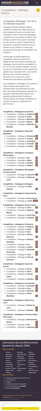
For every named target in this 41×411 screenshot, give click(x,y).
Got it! (20, 408)
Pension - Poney (11, 368)
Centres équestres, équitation (9, 354)
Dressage (20, 352)
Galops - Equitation (32, 353)
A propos (8, 382)
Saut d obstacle (33, 370)
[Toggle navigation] (37, 3)
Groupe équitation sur (16, 386)
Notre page (13, 388)
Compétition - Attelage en (20, 114)
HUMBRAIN (5, 397)
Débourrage (9, 370)
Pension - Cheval (8, 359)
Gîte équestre (33, 360)
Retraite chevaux (31, 357)
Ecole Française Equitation (22, 355)
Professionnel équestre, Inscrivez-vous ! (18, 378)
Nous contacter (10, 380)
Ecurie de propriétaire (9, 363)
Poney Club (9, 366)
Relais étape (32, 372)
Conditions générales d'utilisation (16, 384)
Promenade (20, 358)
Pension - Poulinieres (32, 363)
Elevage (8, 372)
